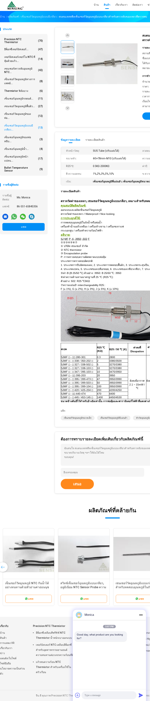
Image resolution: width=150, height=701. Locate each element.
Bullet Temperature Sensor (23, 169)
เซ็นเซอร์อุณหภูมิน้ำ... (23, 148)
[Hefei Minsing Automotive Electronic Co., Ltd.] (16, 5)
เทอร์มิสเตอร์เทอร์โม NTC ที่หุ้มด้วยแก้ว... (23, 58)
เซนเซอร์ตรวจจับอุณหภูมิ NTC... (23, 70)
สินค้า (3, 637)
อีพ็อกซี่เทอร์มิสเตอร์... (23, 49)
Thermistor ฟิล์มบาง (23, 90)
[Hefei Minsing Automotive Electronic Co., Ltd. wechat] (23, 216)
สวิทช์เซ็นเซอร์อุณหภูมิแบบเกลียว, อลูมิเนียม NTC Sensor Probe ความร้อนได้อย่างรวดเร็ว (83, 587)
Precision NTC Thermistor (23, 41)
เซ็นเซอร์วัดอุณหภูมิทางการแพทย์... (23, 81)
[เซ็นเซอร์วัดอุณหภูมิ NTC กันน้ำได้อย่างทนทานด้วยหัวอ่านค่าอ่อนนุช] (28, 553)
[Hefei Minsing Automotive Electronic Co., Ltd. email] (5, 216)
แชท (23, 226)
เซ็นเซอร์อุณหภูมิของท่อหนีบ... (23, 139)
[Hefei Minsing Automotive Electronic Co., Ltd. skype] (32, 216)
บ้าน (2, 632)
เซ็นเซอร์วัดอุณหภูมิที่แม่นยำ (113, 418)
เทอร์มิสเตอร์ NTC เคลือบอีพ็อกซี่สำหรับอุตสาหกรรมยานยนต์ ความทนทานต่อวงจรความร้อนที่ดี (55, 649)
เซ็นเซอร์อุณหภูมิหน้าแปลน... (23, 158)
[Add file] (77, 695)
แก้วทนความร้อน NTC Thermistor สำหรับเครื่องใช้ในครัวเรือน (53, 667)
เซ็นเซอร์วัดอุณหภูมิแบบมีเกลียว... (23, 127)
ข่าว (2, 653)
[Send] (141, 695)
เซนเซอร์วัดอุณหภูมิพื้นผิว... (23, 106)
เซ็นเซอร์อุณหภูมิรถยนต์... (23, 98)
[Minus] (141, 615)
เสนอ (77, 484)
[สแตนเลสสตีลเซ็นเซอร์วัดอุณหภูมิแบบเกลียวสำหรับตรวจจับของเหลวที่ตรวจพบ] (107, 64)
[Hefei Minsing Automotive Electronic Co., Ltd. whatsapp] (14, 216)
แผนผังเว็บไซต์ (8, 658)
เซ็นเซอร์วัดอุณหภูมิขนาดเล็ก (77, 418)
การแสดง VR (7, 643)
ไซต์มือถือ (5, 663)
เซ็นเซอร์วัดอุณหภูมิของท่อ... (23, 115)
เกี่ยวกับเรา (6, 648)
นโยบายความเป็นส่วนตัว (12, 671)
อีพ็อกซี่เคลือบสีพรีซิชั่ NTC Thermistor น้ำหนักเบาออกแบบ (54, 635)
